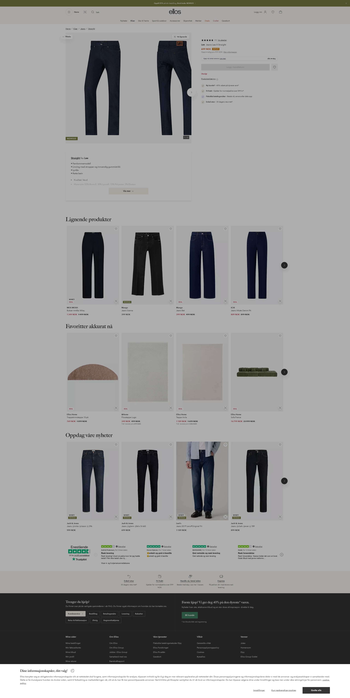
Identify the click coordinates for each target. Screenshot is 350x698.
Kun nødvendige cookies (283, 690)
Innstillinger (259, 690)
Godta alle (316, 690)
